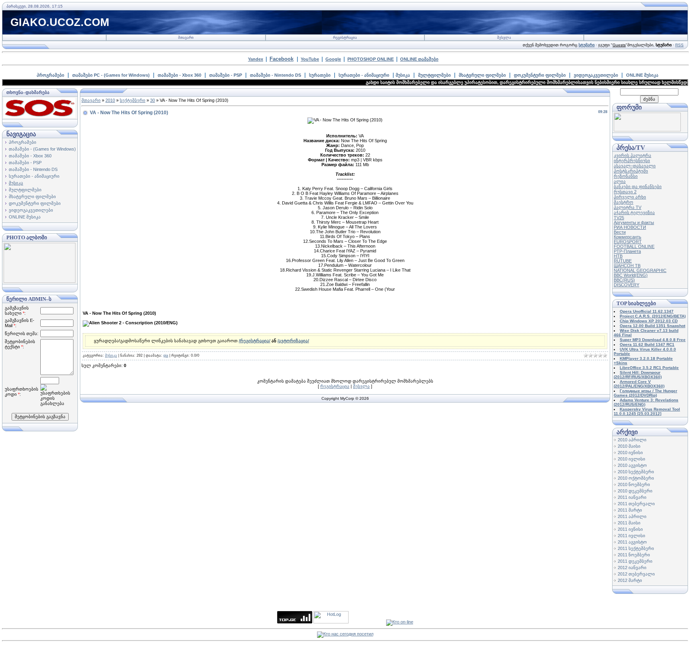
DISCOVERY (626, 284)
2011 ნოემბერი (634, 554)
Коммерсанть (627, 236)
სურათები (320, 75)
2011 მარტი (630, 510)
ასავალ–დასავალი (635, 165)
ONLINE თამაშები (419, 59)
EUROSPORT (628, 241)
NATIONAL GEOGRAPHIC (640, 270)
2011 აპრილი (632, 516)
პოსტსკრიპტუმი (631, 171)
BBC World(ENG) (631, 275)
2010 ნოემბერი (634, 484)
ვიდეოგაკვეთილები (596, 75)
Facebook (281, 59)
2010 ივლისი (631, 459)
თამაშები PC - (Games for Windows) (111, 75)
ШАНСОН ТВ (627, 265)
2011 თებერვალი (636, 503)
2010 (110, 100)
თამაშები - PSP (225, 75)
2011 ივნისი (630, 529)
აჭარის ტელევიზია (634, 212)
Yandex (255, 59)
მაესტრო (623, 202)
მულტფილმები (434, 75)
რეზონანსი (626, 176)
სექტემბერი (132, 100)
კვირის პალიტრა (632, 155)
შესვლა (504, 38)
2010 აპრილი (632, 439)
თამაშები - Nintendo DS (275, 75)
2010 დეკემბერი (635, 490)
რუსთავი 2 (625, 191)
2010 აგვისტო (632, 465)
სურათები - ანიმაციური (364, 75)
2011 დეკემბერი (635, 561)
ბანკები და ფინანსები (638, 186)
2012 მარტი (630, 580)
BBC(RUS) (624, 280)
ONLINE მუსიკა (642, 75)
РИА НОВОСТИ (630, 227)
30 (152, 100)
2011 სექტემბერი (636, 548)
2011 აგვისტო (632, 542)
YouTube (310, 59)
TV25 (619, 217)
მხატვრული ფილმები (482, 75)
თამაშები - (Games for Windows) (42, 149)
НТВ (618, 256)
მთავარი (186, 38)
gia (165, 355)
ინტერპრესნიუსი (632, 160)
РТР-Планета (627, 251)
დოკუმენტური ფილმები (540, 75)
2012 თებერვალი (636, 574)
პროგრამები (50, 75)
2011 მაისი (629, 522)
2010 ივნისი (630, 452)
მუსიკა (403, 75)
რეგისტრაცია (345, 38)
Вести (620, 232)
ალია (620, 181)
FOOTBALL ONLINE (634, 246)
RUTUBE (623, 260)
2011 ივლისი (631, 535)
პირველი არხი (630, 197)
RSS (679, 45)
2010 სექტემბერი (636, 471)
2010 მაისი (629, 446)
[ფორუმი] (647, 129)
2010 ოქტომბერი (636, 478)
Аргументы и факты (634, 222)
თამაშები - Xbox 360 (179, 75)
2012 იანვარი (632, 567)
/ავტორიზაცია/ (293, 340)
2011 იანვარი (632, 497)
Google (333, 59)
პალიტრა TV (627, 207)
